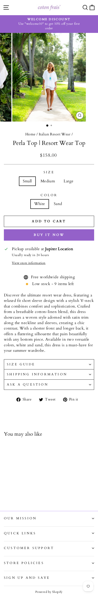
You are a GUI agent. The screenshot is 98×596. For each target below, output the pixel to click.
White (39, 203)
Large (68, 181)
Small (27, 181)
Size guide (21, 364)
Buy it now (49, 235)
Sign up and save (27, 578)
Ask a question (27, 384)
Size (49, 172)
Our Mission (20, 518)
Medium (48, 181)
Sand (58, 203)
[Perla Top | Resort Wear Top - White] (6, 495)
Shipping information (37, 374)
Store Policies (24, 563)
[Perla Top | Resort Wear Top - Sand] (11, 495)
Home (30, 134)
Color (49, 195)
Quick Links (20, 533)
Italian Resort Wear (54, 134)
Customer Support (29, 548)
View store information (29, 263)
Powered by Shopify (49, 592)
